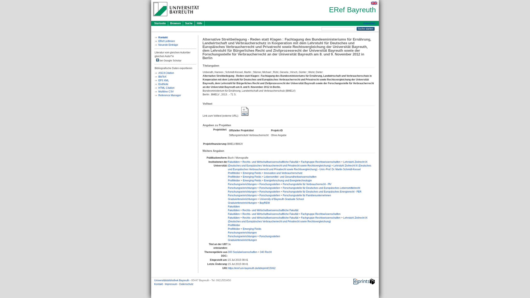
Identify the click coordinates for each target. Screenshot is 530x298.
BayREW (265, 202)
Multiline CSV (166, 91)
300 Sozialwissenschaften (242, 252)
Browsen (175, 23)
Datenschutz (186, 284)
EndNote (163, 84)
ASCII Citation (166, 73)
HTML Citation (166, 87)
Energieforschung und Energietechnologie (288, 180)
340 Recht (266, 252)
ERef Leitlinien (166, 41)
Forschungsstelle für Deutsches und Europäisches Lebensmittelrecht (321, 188)
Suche (189, 23)
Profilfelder (234, 173)
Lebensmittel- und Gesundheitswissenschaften (290, 176)
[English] (374, 3)
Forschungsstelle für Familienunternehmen (307, 195)
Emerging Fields (252, 173)
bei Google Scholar (170, 60)
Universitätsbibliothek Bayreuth (172, 280)
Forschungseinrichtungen (242, 184)
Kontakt (158, 284)
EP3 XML (163, 80)
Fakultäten (234, 161)
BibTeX (162, 76)
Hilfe (199, 23)
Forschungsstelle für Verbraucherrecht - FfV (307, 184)
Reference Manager (169, 95)
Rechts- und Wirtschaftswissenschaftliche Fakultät (270, 161)
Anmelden (369, 23)
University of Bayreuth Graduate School (282, 199)
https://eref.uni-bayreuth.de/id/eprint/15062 (252, 268)
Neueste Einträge (168, 44)
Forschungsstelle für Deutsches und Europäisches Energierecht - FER (322, 191)
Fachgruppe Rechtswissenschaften (321, 161)
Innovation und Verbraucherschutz (283, 173)
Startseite (160, 23)
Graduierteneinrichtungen (242, 199)
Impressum (171, 284)
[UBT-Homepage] (176, 17)
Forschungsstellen (269, 184)
